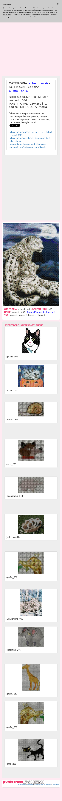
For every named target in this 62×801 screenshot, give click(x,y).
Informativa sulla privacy (42, 784)
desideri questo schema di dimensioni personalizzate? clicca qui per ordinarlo (27, 145)
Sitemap (30, 784)
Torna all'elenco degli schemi (40, 312)
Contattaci (55, 784)
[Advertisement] (31, 43)
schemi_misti (38, 83)
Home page (22, 784)
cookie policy (7, 14)
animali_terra (18, 90)
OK (58, 4)
